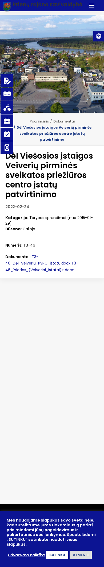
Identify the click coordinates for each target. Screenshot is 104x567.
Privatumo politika (26, 555)
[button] (98, 36)
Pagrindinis (39, 121)
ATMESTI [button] (81, 554)
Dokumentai (64, 121)
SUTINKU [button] (57, 554)
